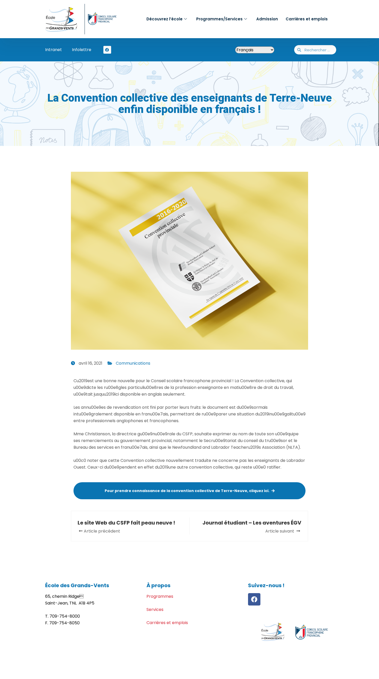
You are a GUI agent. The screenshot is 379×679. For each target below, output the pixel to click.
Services (154, 609)
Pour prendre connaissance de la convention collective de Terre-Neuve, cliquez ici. (187, 490)
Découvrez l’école (164, 19)
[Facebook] (254, 599)
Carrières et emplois (307, 19)
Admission (267, 19)
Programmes (159, 596)
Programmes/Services (219, 19)
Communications (133, 363)
